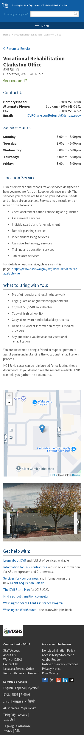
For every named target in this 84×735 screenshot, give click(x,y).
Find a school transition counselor (25, 596)
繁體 (15, 695)
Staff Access (11, 650)
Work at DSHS (12, 659)
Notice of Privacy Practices (60, 664)
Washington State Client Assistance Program (33, 603)
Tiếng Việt (10, 715)
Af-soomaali (11, 708)
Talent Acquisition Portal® (27, 583)
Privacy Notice (51, 669)
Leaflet (54, 475)
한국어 (25, 695)
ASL (17, 731)
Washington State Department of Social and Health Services (40, 5)
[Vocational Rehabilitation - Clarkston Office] (42, 428)
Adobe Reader (51, 659)
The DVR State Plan (16, 590)
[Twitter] (52, 680)
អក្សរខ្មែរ (18, 701)
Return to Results (18, 49)
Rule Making (50, 673)
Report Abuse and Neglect (21, 673)
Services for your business (21, 578)
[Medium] (72, 680)
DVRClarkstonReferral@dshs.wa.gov (54, 115)
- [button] (9, 402)
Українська (28, 708)
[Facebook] (45, 680)
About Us (9, 655)
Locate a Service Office (18, 669)
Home (6, 34)
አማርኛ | (23, 715)
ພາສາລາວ (23, 726)
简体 (6, 695)
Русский (33, 688)
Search (76, 14)
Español (20, 688)
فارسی (8, 719)
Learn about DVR (14, 560)
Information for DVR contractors (25, 567)
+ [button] (9, 395)
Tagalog (8, 726)
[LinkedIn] (65, 680)
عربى (7, 701)
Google (76, 475)
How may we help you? (16, 14)
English (8, 688)
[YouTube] (58, 680)
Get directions (12, 81)
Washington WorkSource (19, 610)
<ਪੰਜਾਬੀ (30, 701)
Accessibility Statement (58, 655)
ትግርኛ (8, 731)
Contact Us (11, 664)
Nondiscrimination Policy (58, 650)
